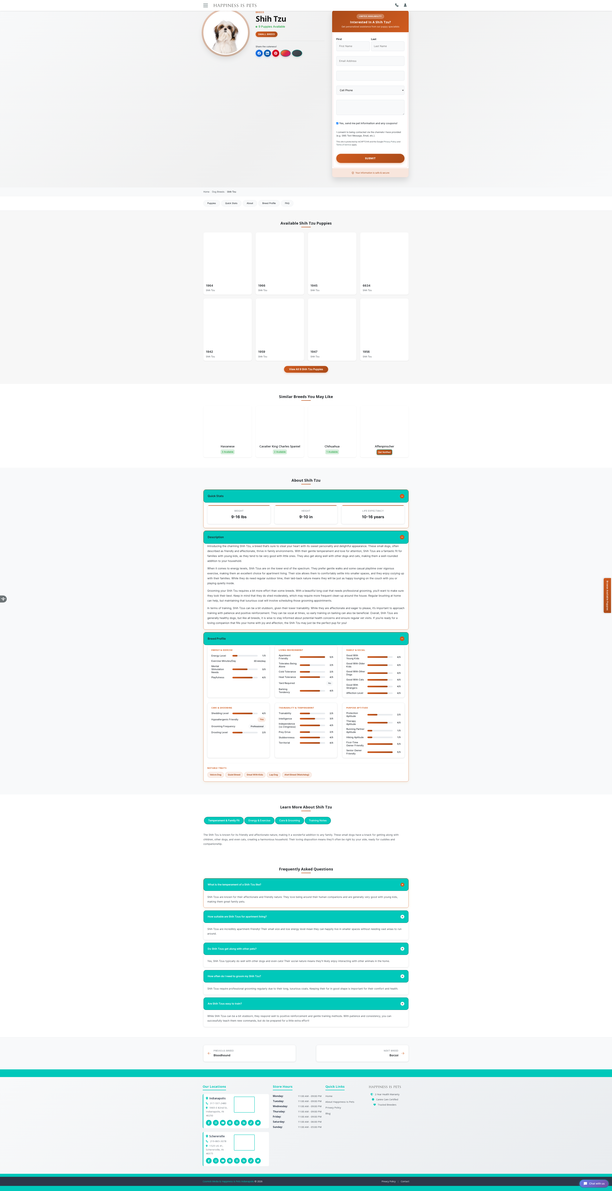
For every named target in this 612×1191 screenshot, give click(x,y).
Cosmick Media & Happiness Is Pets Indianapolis (229, 1181)
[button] (397, 5)
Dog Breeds (218, 191)
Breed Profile (269, 203)
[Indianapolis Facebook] (209, 1123)
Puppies (211, 203)
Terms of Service (343, 144)
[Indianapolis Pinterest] (230, 1123)
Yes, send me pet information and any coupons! (368, 123)
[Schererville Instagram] (216, 1161)
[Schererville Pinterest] (230, 1161)
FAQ (287, 203)
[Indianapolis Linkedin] (244, 1123)
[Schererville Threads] (237, 1161)
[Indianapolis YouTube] (223, 1123)
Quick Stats (231, 203)
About (250, 203)
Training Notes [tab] (318, 820)
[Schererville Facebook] (209, 1161)
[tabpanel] (306, 839)
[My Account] (405, 5)
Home (206, 191)
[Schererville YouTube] (223, 1161)
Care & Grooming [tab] (289, 820)
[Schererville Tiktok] (251, 1161)
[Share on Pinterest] (275, 53)
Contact (405, 1181)
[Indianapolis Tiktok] (251, 1123)
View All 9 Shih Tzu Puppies (306, 369)
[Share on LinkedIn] (267, 53)
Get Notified (384, 452)
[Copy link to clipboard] (297, 53)
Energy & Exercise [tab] (259, 820)
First (339, 39)
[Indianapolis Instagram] (216, 1123)
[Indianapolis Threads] (237, 1123)
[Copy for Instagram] (285, 53)
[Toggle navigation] (205, 5)
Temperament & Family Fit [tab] (224, 820)
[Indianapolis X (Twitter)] (258, 1123)
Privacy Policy (390, 141)
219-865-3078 (218, 1141)
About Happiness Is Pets (339, 1101)
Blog (328, 1113)
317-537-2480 (218, 1103)
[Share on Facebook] (259, 53)
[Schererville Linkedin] (244, 1161)
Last (373, 39)
